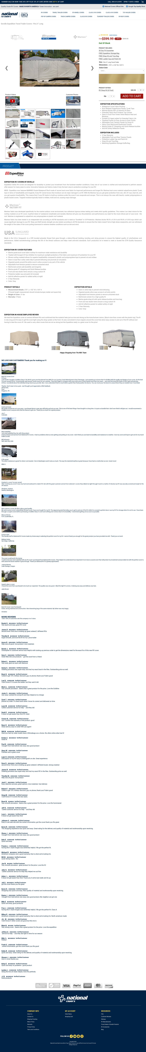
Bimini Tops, (66, 1043)
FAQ (102, 1014)
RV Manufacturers (106, 1021)
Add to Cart (132, 96)
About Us (29, 1014)
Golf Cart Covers (82, 1043)
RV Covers (93, 1043)
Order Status (68, 1014)
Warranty (29, 1024)
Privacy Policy (31, 1027)
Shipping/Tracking (32, 1019)
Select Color (103, 68)
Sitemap (103, 1019)
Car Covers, (88, 1043)
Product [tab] (8, 166)
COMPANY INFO (33, 1011)
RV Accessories (105, 1027)
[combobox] (122, 70)
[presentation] (6, 68)
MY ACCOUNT (70, 1011)
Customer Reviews (106, 1016)
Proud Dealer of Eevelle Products (110, 1024)
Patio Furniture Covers (73, 1043)
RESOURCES (105, 1011)
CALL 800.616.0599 (115, 2)
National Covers (53, 1043)
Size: (101, 62)
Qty (105, 96)
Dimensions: (103, 65)
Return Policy (30, 1021)
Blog (102, 1029)
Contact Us (30, 1016)
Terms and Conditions (33, 1029)
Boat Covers (60, 1043)
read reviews (113, 35)
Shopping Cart (69, 1016)
